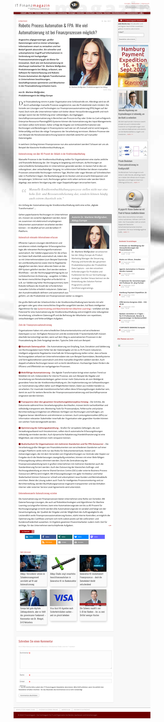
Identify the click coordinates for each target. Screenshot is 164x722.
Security (99, 13)
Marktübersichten (118, 13)
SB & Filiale (90, 13)
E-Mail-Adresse (25, 683)
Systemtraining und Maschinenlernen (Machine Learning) (64, 308)
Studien (45, 13)
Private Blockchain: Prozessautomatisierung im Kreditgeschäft (128, 164)
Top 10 (30, 13)
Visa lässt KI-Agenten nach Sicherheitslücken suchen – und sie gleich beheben (61, 612)
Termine (38, 13)
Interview (80, 13)
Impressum (145, 3)
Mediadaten (135, 3)
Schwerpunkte (132, 13)
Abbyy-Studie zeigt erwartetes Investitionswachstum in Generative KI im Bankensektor (63, 577)
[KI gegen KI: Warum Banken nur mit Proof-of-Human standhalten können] (132, 199)
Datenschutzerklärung (48, 710)
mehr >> (130, 134)
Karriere (107, 13)
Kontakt (127, 3)
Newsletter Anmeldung (25, 710)
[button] (141, 13)
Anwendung (62, 13)
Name (25, 675)
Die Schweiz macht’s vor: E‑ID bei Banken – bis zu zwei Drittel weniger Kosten (92, 612)
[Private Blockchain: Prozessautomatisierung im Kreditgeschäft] (132, 150)
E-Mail (121, 32)
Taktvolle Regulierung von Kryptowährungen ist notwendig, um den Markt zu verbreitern (131, 114)
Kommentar (25, 653)
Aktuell (23, 13)
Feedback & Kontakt (82, 710)
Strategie (71, 13)
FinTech (53, 13)
